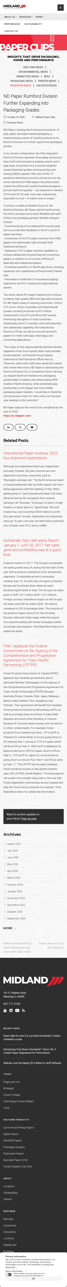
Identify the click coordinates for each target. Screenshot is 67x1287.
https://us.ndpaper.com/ (17, 415)
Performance (12, 24)
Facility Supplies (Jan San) (17, 1166)
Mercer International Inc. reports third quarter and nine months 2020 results (17, 947)
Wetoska (8, 1219)
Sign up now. (29, 818)
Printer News (47, 80)
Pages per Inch (11, 1081)
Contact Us (11, 31)
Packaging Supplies (14, 1147)
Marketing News (28, 76)
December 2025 (16, 898)
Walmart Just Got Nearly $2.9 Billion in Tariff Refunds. (32, 1063)
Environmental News (33, 71)
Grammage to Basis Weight (18, 1101)
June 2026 (13, 857)
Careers (7, 1199)
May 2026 (12, 864)
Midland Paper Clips (45, 117)
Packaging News (22, 80)
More (10, 928)
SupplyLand (9, 1244)
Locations (8, 1186)
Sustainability (32, 24)
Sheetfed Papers (12, 1140)
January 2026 (14, 891)
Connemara (9, 1225)
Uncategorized (46, 85)
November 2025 (16, 904)
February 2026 (15, 884)
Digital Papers (10, 1134)
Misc (47, 76)
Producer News (20, 85)
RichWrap (8, 1251)
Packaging (25, 17)
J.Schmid (8, 1238)
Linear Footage (11, 1094)
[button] (8, 427)
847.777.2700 (11, 1003)
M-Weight (8, 1088)
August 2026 (14, 843)
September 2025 (16, 918)
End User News (33, 67)
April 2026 (12, 870)
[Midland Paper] (14, 7)
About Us (9, 17)
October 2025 (14, 911)
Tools (6, 1107)
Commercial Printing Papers (18, 1127)
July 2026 (12, 850)
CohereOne (9, 1231)
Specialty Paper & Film (15, 1160)
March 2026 (13, 877)
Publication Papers (13, 1153)
